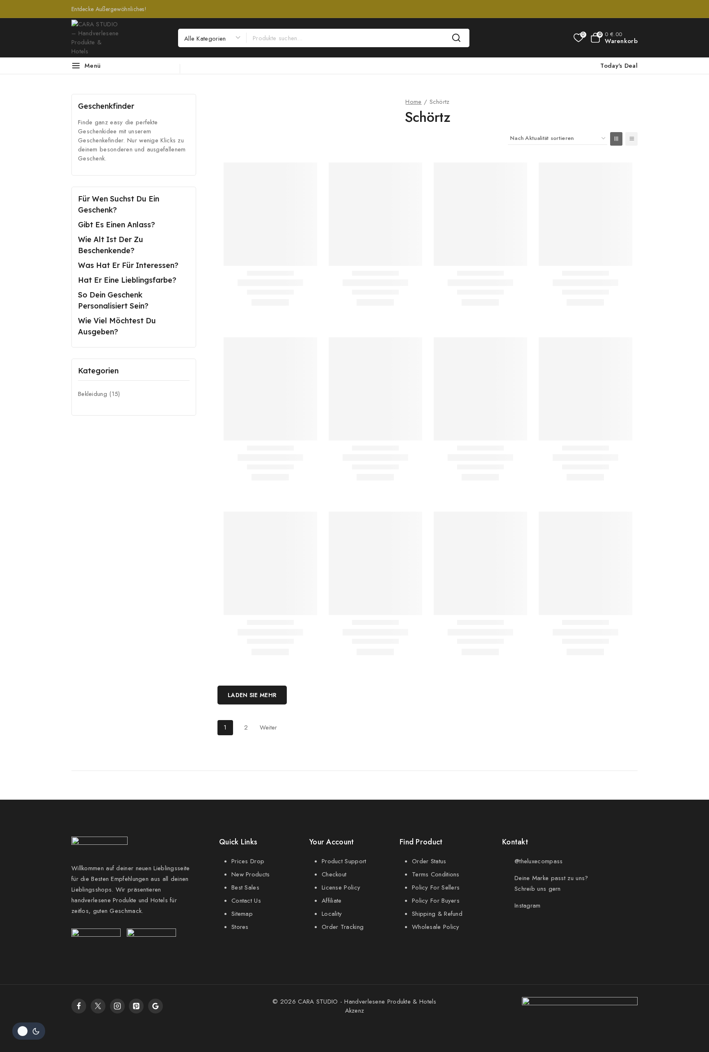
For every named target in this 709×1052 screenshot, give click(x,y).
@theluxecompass (539, 861)
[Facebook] (78, 1006)
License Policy (341, 887)
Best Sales (245, 887)
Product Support (344, 861)
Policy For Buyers (436, 900)
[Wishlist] (578, 38)
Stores (240, 926)
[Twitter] (98, 1006)
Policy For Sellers (436, 887)
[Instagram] (117, 1006)
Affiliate (332, 900)
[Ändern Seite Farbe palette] (28, 1031)
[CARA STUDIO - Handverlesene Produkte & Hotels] (96, 38)
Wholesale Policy (436, 926)
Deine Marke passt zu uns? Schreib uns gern (551, 883)
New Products (250, 874)
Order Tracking (343, 926)
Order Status (429, 861)
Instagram (528, 905)
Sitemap (242, 913)
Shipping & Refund (437, 913)
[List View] (631, 139)
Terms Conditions (436, 874)
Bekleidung (99, 393)
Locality (332, 913)
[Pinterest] (136, 1006)
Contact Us (246, 900)
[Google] (155, 1006)
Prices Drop (247, 861)
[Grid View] (616, 139)
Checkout (334, 874)
